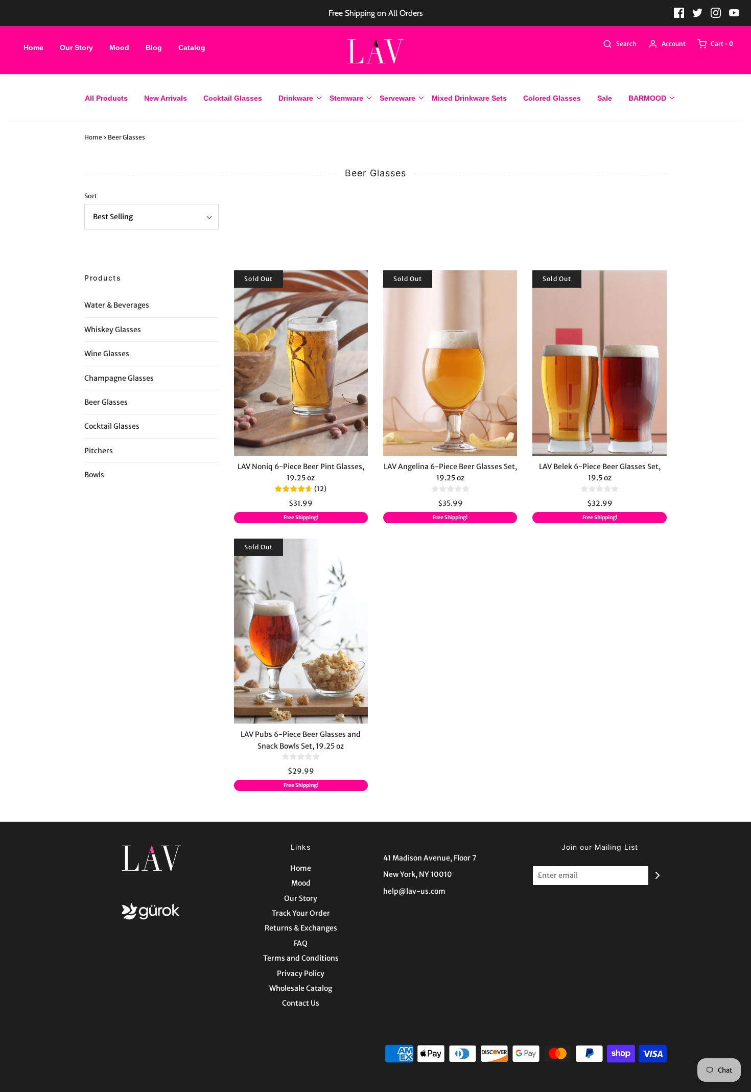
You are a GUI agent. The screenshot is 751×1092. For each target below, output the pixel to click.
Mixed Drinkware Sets (469, 98)
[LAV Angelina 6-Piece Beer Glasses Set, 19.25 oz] (450, 363)
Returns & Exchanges (301, 928)
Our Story (76, 47)
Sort (90, 196)
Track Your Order (301, 913)
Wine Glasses (106, 353)
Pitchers (98, 450)
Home (33, 47)
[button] (151, 216)
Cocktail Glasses (232, 98)
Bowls (94, 474)
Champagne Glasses (119, 378)
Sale (604, 98)
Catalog (191, 47)
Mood (119, 47)
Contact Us (300, 1003)
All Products (106, 98)
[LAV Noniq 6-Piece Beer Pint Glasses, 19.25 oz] (301, 363)
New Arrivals (165, 98)
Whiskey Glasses (112, 329)
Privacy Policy (300, 973)
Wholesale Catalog (300, 988)
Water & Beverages (116, 305)
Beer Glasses (106, 402)
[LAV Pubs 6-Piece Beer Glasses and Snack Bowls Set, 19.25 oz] (301, 631)
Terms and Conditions (301, 958)
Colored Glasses (552, 98)
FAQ (301, 943)
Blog (154, 47)
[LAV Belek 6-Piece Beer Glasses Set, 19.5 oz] (599, 363)
